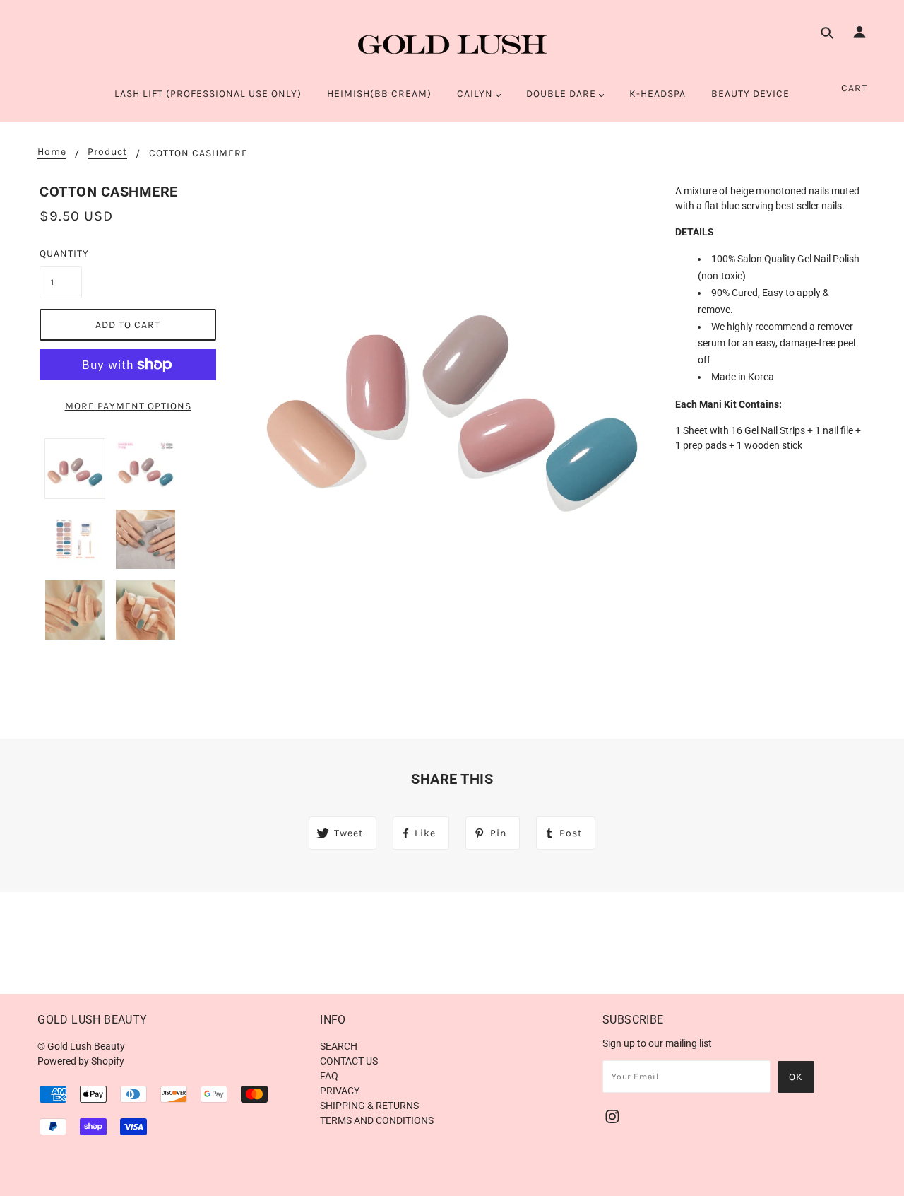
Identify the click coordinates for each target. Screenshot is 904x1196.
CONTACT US (349, 1061)
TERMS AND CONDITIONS (377, 1120)
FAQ (329, 1075)
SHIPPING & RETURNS (369, 1105)
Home (51, 152)
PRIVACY (339, 1090)
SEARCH (338, 1046)
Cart (854, 88)
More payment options (128, 406)
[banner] (452, 44)
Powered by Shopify (80, 1061)
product (107, 152)
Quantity (61, 253)
